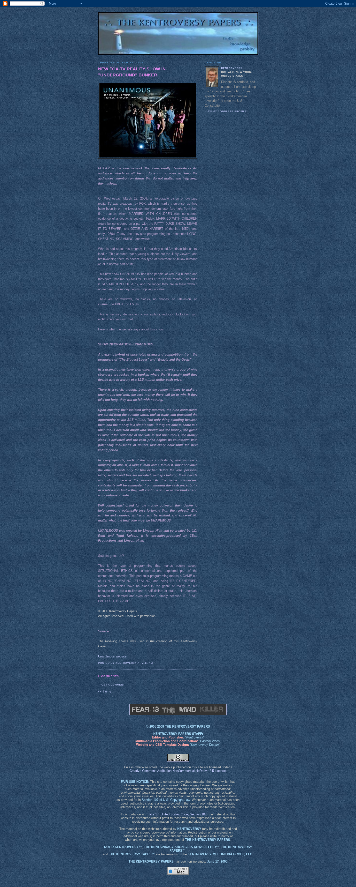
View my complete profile (226, 111)
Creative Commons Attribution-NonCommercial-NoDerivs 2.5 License (178, 771)
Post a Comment (112, 684)
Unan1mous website (112, 656)
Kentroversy (231, 68)
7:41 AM (147, 663)
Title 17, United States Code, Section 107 (177, 814)
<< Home (104, 691)
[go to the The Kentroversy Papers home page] (178, 33)
